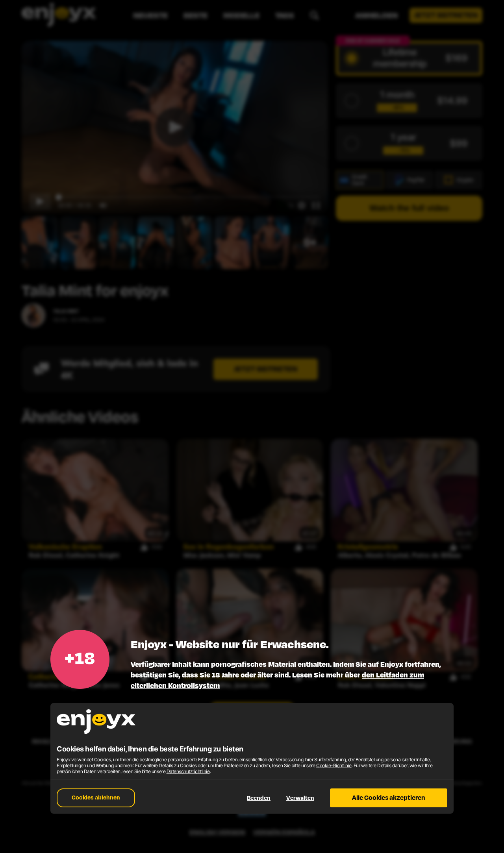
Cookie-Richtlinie (334, 765)
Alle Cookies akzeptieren (388, 798)
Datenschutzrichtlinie (188, 771)
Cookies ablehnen (96, 798)
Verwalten (300, 798)
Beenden (259, 798)
